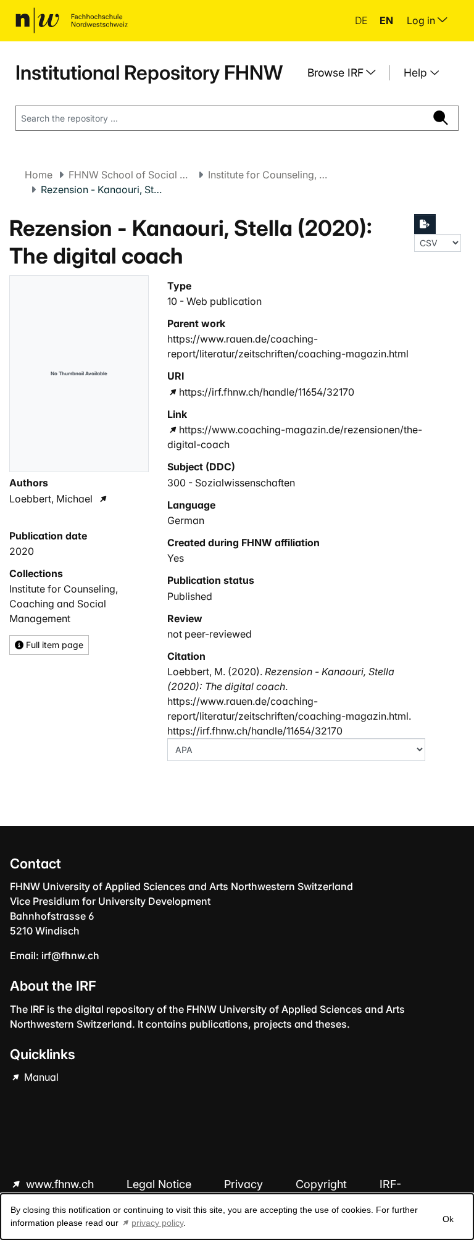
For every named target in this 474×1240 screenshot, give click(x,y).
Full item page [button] (53, 644)
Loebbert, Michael (51, 499)
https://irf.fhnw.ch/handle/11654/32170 (266, 392)
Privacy (245, 1184)
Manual (40, 1077)
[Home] (71, 20)
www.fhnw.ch (60, 1184)
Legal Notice (160, 1184)
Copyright (323, 1184)
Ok (448, 1219)
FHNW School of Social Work (130, 175)
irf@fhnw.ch (70, 955)
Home (38, 175)
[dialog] (237, 1216)
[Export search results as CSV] (425, 224)
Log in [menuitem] (422, 20)
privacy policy (157, 1223)
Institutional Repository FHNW (149, 72)
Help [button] (417, 72)
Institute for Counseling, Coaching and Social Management (269, 175)
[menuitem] (346, 73)
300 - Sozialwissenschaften (231, 482)
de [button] (362, 20)
